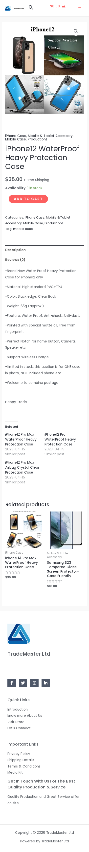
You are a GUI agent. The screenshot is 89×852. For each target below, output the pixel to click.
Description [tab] (15, 250)
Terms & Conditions (24, 766)
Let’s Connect (19, 728)
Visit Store (15, 722)
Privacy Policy (18, 753)
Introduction (17, 709)
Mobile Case (15, 139)
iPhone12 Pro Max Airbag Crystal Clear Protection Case (22, 467)
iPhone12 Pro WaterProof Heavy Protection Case (60, 439)
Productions (37, 139)
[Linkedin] (46, 683)
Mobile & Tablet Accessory (50, 136)
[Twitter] (23, 683)
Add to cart (28, 199)
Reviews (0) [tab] (15, 259)
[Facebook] (11, 683)
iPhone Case (15, 136)
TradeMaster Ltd (19, 8)
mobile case (23, 229)
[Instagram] (34, 683)
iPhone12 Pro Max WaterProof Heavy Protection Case (21, 439)
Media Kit (15, 772)
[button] (75, 31)
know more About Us (24, 715)
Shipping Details (20, 760)
